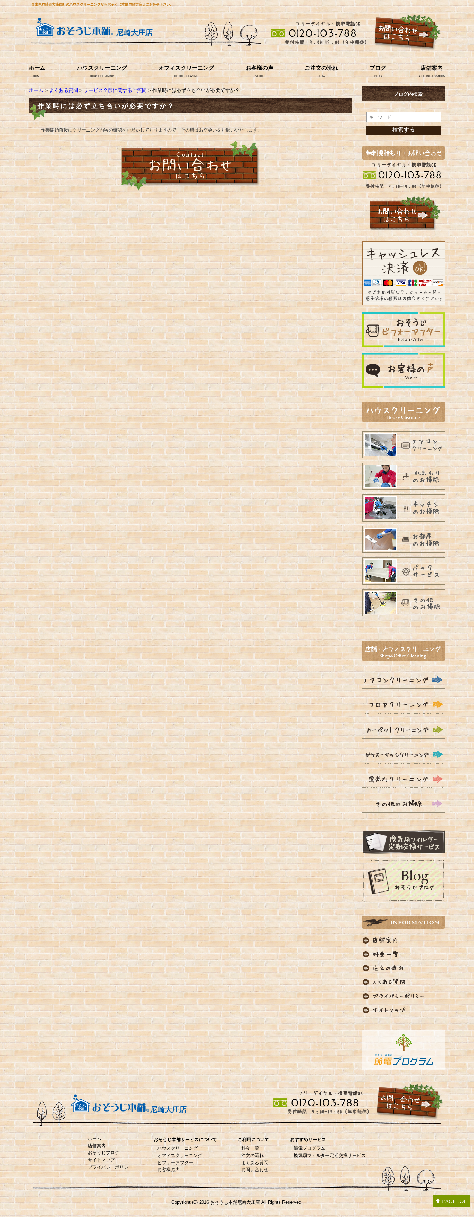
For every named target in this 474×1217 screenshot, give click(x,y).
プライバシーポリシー (110, 1167)
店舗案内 (432, 68)
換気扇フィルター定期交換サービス (330, 1155)
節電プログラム (309, 1148)
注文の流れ (252, 1155)
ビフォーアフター (175, 1162)
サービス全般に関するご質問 (115, 90)
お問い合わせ (254, 1169)
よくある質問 (63, 90)
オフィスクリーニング (186, 68)
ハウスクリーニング (102, 68)
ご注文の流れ (321, 68)
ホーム (37, 68)
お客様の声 (259, 68)
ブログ (378, 68)
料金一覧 (250, 1148)
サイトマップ (101, 1160)
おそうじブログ (103, 1152)
